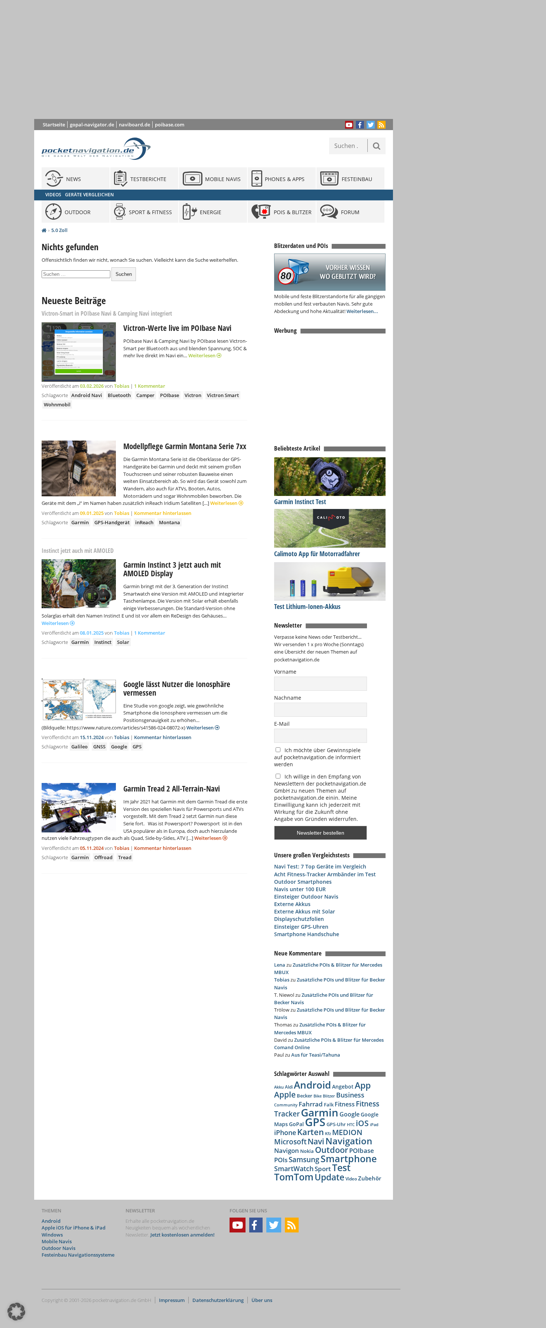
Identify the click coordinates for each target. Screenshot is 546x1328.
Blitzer (329, 1096)
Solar (123, 642)
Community (286, 1105)
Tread (124, 857)
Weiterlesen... (362, 311)
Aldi (289, 1087)
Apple (285, 1094)
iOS (362, 1123)
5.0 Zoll (59, 230)
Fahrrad (311, 1104)
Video (351, 1179)
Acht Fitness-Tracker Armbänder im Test (325, 874)
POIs (280, 1159)
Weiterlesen (202, 355)
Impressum (172, 1300)
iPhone (285, 1132)
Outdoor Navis (58, 1248)
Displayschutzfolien (299, 918)
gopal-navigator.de (92, 124)
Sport (323, 1168)
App (363, 1085)
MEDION (347, 1132)
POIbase (169, 395)
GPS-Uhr (336, 1124)
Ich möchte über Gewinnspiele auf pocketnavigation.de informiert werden (317, 757)
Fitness (345, 1104)
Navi (316, 1141)
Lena (279, 964)
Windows (52, 1234)
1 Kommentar (149, 386)
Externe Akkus (292, 904)
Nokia (307, 1151)
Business (350, 1094)
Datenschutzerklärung (218, 1300)
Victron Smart (223, 395)
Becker (304, 1095)
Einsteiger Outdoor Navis (306, 896)
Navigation (348, 1141)
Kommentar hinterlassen (162, 513)
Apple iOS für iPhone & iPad (73, 1227)
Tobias (121, 386)
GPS (137, 746)
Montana (169, 522)
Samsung (304, 1159)
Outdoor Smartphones (303, 881)
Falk (329, 1105)
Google (119, 746)
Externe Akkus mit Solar (304, 911)
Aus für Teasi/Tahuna (315, 1054)
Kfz (328, 1133)
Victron (193, 395)
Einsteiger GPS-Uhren (301, 926)
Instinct (102, 642)
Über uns (261, 1300)
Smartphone (349, 1159)
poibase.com (169, 124)
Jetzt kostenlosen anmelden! (182, 1234)
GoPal (296, 1124)
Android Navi (86, 395)
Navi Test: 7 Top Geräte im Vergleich (320, 866)
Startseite (54, 124)
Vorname (285, 671)
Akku (279, 1087)
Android (312, 1085)
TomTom (293, 1176)
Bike (317, 1096)
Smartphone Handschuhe (306, 934)
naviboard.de (134, 124)
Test (341, 1167)
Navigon (286, 1150)
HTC (351, 1124)
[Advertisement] (219, 59)
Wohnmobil (57, 404)
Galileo (79, 746)
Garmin (80, 522)
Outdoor (331, 1149)
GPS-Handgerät (112, 522)
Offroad (103, 857)
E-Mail (282, 723)
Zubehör (369, 1178)
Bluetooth (119, 395)
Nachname (287, 697)
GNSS (99, 746)
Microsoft (290, 1142)
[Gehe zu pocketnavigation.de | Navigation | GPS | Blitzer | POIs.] (44, 230)
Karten (310, 1131)
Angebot (343, 1086)
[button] (16, 1311)
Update (329, 1177)
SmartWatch (293, 1168)
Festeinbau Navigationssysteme (78, 1254)
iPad (374, 1124)
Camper (145, 395)
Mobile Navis (57, 1241)
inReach (144, 522)
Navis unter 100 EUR (300, 889)
